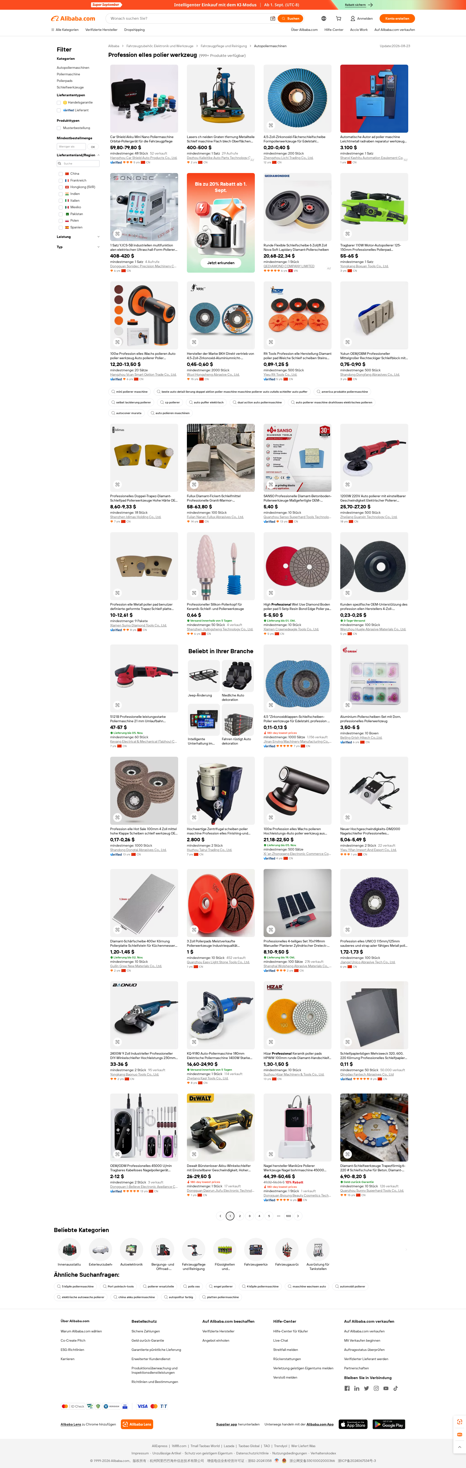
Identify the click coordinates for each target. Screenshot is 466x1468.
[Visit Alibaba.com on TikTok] (396, 1388)
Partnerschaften (356, 1368)
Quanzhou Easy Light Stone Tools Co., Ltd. (218, 962)
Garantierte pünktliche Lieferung (156, 1350)
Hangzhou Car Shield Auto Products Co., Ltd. (143, 158)
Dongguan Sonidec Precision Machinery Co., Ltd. (144, 266)
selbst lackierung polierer (133, 402)
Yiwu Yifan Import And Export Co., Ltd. (368, 850)
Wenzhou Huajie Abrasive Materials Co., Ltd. (373, 629)
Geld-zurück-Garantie (148, 1340)
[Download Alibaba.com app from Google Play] (389, 1424)
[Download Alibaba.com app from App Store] (353, 1424)
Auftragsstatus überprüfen (364, 1350)
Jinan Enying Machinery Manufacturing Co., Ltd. (298, 741)
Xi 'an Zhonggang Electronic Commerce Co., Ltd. (298, 854)
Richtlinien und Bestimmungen (155, 1382)
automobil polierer (352, 1286)
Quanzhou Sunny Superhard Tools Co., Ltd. (372, 1190)
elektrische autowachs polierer (83, 1297)
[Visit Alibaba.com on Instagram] (376, 1388)
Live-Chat (280, 1340)
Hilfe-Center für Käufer (290, 1331)
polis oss (194, 1286)
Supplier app (226, 1424)
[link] (459, 1422)
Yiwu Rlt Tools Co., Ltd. (280, 374)
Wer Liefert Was (303, 1446)
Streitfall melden (285, 1350)
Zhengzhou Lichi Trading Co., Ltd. (288, 158)
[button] (273, 18)
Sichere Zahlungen (146, 1331)
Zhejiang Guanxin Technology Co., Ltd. (368, 517)
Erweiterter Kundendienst (151, 1359)
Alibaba (113, 46)
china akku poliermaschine (136, 1297)
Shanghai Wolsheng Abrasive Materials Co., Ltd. (298, 966)
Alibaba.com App (320, 1424)
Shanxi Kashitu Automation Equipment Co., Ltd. (374, 158)
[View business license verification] (277, 1460)
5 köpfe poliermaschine (78, 1286)
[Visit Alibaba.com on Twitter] (366, 1388)
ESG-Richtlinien (72, 1350)
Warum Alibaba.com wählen (81, 1331)
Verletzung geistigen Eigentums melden (303, 1368)
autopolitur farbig (181, 1297)
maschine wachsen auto (309, 1286)
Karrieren (68, 1359)
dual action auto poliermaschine (260, 402)
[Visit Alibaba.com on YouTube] (386, 1388)
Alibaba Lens (71, 1424)
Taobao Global (248, 1446)
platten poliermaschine (223, 1297)
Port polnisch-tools (121, 1286)
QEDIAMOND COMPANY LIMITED (289, 266)
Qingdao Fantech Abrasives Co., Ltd (367, 1074)
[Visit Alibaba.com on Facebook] (347, 1388)
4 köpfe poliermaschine (263, 1286)
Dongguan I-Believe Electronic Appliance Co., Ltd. (144, 1187)
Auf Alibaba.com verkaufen (364, 1331)
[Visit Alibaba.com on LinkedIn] (357, 1388)
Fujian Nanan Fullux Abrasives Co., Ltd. (215, 517)
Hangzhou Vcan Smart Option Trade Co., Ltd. (143, 374)
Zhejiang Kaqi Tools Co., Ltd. (207, 1078)
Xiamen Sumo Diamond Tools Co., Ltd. (138, 625)
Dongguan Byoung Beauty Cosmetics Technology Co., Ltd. (298, 1195)
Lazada (229, 1446)
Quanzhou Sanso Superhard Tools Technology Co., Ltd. (298, 517)
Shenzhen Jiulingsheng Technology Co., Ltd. (220, 629)
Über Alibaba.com (75, 1321)
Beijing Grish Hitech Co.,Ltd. (361, 737)
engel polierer (223, 1286)
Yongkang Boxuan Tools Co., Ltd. (364, 266)
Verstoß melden (285, 1377)
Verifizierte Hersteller (218, 1331)
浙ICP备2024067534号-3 (357, 1461)
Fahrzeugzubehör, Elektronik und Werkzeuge (159, 46)
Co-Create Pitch (73, 1340)
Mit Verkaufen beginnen (362, 1340)
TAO (267, 1446)
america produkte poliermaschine (345, 391)
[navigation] (78, 631)
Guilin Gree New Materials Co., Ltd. (136, 966)
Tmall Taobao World (205, 1446)
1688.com (179, 1446)
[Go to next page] (298, 1216)
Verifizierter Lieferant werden (366, 1359)
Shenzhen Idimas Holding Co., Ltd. (135, 517)
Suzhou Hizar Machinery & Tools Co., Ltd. (294, 1074)
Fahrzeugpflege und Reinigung (224, 46)
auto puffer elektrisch (209, 402)
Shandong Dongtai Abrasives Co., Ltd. (138, 850)
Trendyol (280, 1446)
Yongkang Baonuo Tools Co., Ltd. (134, 1074)
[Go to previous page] (220, 1216)
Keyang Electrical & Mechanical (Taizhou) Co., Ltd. (144, 741)
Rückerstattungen (287, 1359)
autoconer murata (128, 413)
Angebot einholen (215, 1340)
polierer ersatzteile (161, 1286)
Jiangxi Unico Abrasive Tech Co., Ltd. (367, 962)
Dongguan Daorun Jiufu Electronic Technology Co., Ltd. (221, 1190)
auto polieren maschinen (173, 413)
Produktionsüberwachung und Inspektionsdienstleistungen (154, 1370)
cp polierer (172, 402)
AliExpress (159, 1446)
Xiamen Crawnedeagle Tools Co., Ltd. (291, 629)
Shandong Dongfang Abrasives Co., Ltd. (370, 374)
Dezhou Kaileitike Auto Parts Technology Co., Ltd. (221, 158)
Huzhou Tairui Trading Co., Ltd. (209, 850)
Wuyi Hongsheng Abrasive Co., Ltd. (213, 374)
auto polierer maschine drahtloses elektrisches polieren (334, 402)
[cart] (339, 19)
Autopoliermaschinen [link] (270, 46)
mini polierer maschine (132, 391)
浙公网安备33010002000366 (312, 1461)
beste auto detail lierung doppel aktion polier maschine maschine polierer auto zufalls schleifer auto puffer (235, 391)
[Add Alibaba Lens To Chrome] (137, 1424)
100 (288, 1216)
